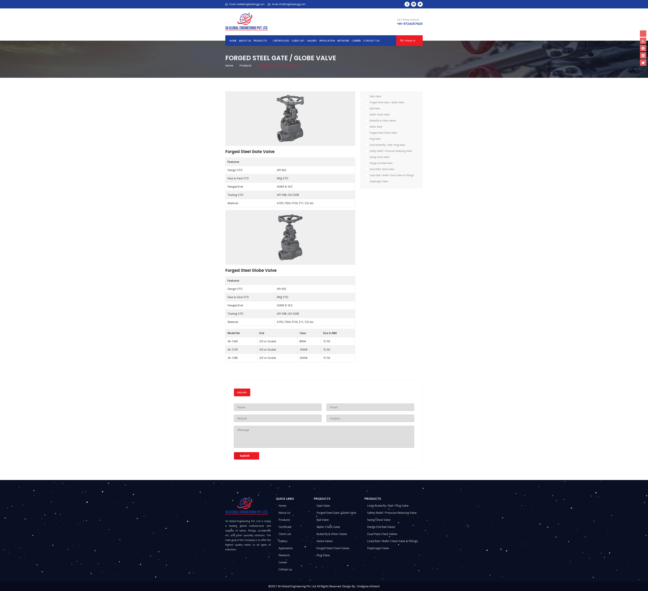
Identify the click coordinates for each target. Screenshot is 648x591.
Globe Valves (324, 541)
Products (260, 40)
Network (343, 40)
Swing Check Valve (380, 157)
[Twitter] (420, 4)
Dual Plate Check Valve (382, 169)
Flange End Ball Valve (381, 163)
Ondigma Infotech (368, 586)
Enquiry (242, 392)
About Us (245, 40)
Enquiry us (409, 40)
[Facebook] (407, 4)
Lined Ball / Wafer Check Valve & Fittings (392, 175)
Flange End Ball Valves (381, 527)
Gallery (312, 40)
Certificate (284, 527)
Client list (298, 40)
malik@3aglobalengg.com (250, 4)
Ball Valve (375, 108)
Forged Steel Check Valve (383, 132)
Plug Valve (375, 138)
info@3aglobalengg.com (292, 4)
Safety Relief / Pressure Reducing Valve (391, 151)
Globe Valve (376, 126)
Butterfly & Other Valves (383, 120)
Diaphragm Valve (379, 181)
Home (233, 40)
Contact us (371, 40)
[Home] (246, 21)
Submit (245, 456)
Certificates (281, 40)
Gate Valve (375, 96)
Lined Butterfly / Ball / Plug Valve (387, 144)
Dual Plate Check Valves (382, 534)
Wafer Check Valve (380, 114)
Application (327, 40)
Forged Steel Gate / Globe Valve (387, 102)
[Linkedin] (413, 4)
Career (356, 40)
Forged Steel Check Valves (332, 548)
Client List (284, 534)
